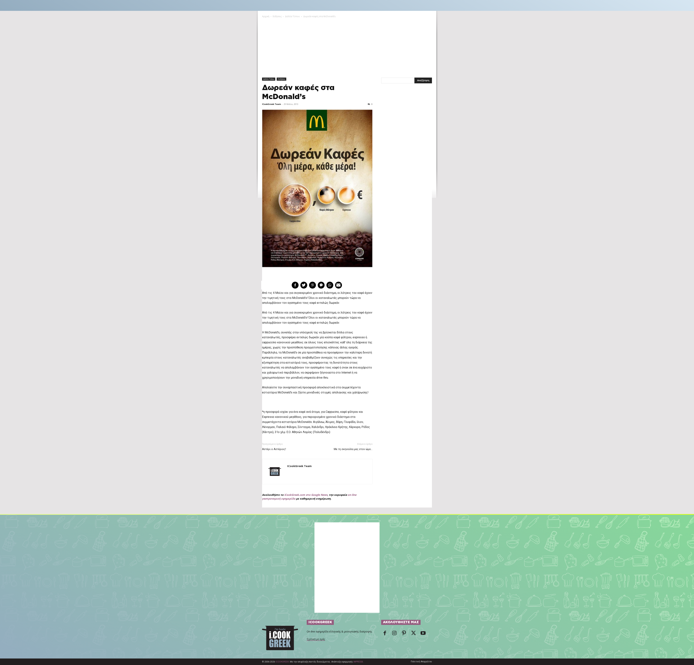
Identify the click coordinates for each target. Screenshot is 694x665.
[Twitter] (413, 634)
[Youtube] (423, 634)
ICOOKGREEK (282, 661)
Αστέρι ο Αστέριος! (274, 449)
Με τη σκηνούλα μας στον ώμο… (353, 449)
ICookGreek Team (271, 104)
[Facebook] (384, 634)
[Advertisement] (347, 45)
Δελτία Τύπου (292, 16)
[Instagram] (394, 634)
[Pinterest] (404, 634)
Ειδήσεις (277, 16)
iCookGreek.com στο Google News (305, 494)
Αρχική (265, 16)
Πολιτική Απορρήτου (421, 661)
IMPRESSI (358, 661)
